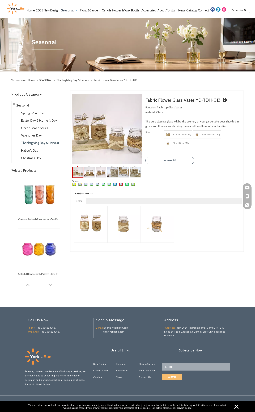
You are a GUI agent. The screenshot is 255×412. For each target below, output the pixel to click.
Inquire (168, 160)
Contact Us (145, 377)
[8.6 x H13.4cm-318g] (196, 134)
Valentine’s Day (31, 135)
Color (79, 201)
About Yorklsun (147, 370)
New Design (100, 364)
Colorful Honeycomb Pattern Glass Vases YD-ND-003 (39, 273)
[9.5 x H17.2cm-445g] (167, 134)
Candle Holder (101, 370)
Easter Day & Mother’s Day (39, 120)
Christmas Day (31, 158)
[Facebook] (212, 9)
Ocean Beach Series (34, 128)
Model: (78, 193)
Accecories (122, 370)
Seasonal (22, 105)
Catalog (97, 377)
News (119, 377)
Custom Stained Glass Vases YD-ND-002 (39, 219)
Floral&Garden (147, 364)
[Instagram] (224, 9)
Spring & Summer (33, 113)
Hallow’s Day (29, 150)
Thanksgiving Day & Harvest (40, 143)
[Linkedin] (218, 9)
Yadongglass (238, 10)
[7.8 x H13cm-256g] (167, 143)
